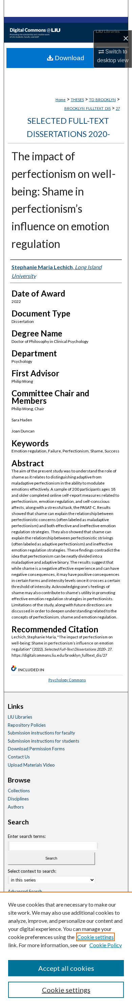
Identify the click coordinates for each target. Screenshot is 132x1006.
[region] (66, 949)
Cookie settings (95, 937)
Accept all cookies (66, 968)
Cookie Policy (105, 945)
